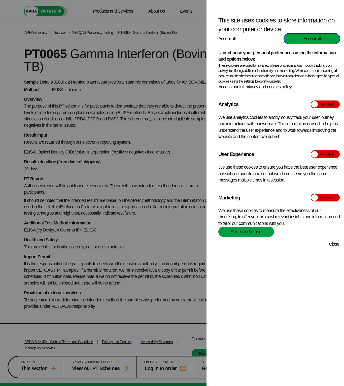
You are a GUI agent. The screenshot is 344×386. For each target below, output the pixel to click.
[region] (279, 195)
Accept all (312, 38)
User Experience (236, 154)
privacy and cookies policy (269, 86)
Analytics (228, 104)
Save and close (246, 231)
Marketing (229, 197)
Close (334, 244)
